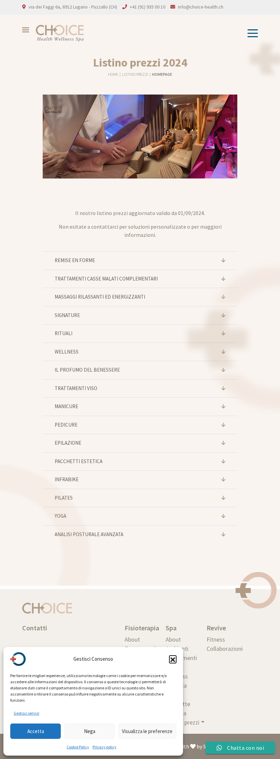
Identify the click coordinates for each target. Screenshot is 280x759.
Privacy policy (104, 746)
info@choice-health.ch (200, 7)
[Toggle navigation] (250, 33)
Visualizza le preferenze (147, 731)
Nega (89, 731)
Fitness (216, 639)
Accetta (35, 731)
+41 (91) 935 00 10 (147, 7)
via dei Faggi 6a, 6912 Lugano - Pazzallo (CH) (73, 7)
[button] (172, 659)
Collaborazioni (225, 649)
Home (113, 74)
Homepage (162, 74)
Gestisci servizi (26, 713)
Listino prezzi (135, 74)
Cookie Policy (78, 746)
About (132, 639)
